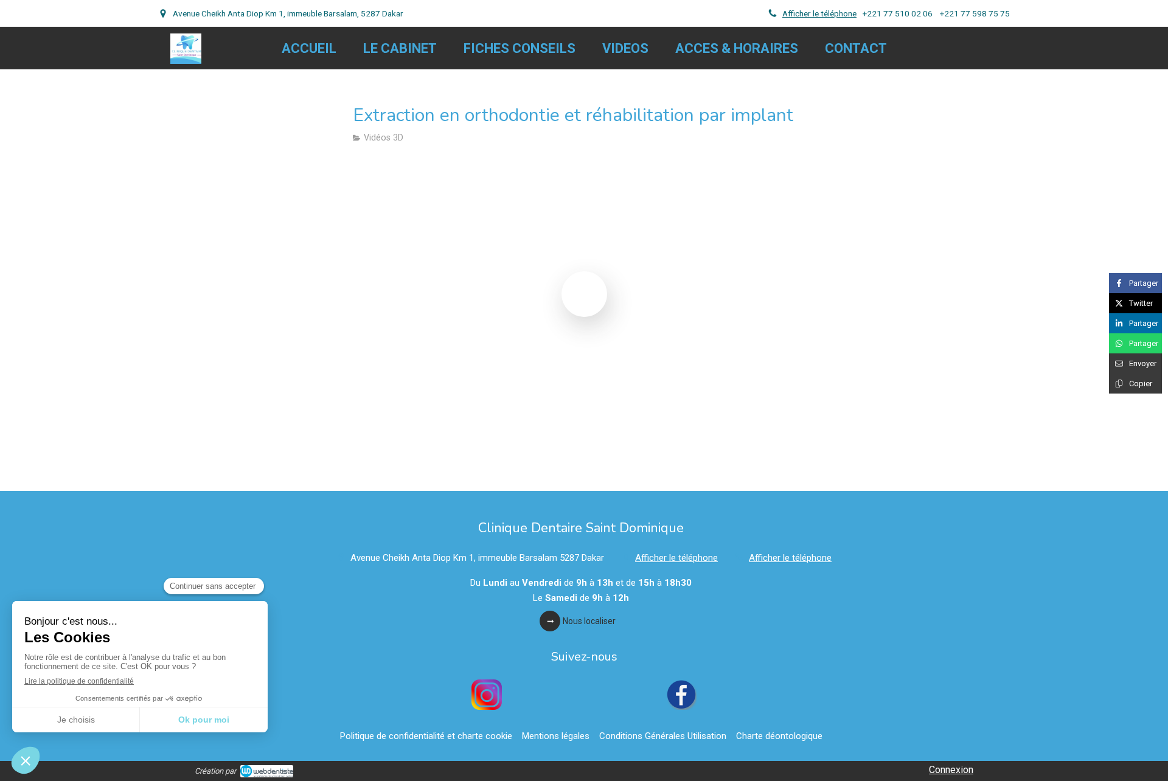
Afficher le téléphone (819, 13)
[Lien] (486, 694)
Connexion (951, 770)
